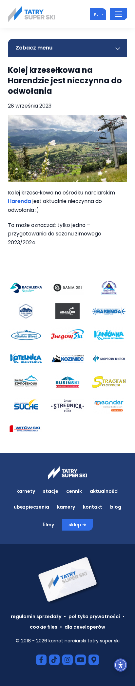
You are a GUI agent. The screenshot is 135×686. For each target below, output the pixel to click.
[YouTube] (80, 660)
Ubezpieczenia (31, 507)
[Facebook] (41, 660)
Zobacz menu (34, 47)
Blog (115, 507)
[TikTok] (54, 660)
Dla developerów (85, 627)
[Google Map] (93, 660)
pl (96, 14)
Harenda (20, 201)
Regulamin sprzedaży (36, 616)
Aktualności (104, 491)
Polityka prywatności (94, 616)
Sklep (74, 524)
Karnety (25, 491)
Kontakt (92, 507)
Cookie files (43, 627)
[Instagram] (67, 660)
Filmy (48, 524)
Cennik (74, 491)
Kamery (66, 507)
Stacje (50, 491)
